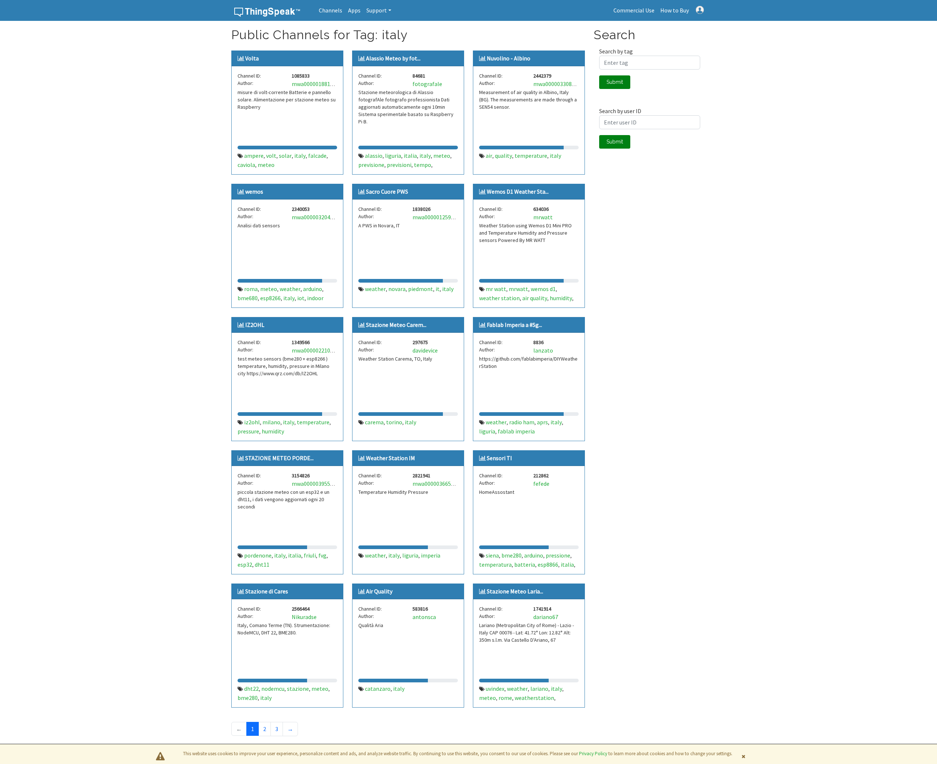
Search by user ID (620, 111)
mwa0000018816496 (317, 83)
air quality (534, 298)
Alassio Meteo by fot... (393, 58)
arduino (312, 288)
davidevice (425, 350)
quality (503, 155)
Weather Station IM (390, 458)
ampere (254, 155)
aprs (542, 422)
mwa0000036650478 (437, 483)
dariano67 (545, 616)
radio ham (521, 422)
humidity (561, 298)
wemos (254, 191)
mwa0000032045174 (317, 217)
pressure (248, 431)
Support (376, 10)
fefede (541, 483)
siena (492, 555)
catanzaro (378, 688)
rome (505, 697)
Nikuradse (304, 616)
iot (301, 298)
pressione (558, 555)
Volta (252, 58)
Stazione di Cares (266, 591)
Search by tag (616, 51)
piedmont (420, 288)
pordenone (258, 555)
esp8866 (548, 564)
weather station (499, 298)
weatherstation (534, 697)
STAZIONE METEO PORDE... (279, 458)
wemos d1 (543, 288)
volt (271, 155)
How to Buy (674, 10)
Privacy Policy (593, 753)
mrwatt (543, 217)
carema (374, 422)
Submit (614, 82)
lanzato (543, 350)
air (489, 155)
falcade (317, 155)
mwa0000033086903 (558, 83)
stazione (298, 688)
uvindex (495, 688)
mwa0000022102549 (317, 350)
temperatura (495, 564)
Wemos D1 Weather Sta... (518, 191)
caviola (246, 164)
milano (271, 422)
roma (251, 288)
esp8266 (270, 298)
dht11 (262, 564)
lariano (539, 688)
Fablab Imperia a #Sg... (514, 324)
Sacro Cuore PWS (387, 191)
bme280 (511, 555)
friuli (310, 555)
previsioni (399, 164)
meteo (266, 164)
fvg (322, 555)
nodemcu (272, 688)
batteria (524, 564)
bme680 (248, 298)
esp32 (245, 564)
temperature (531, 155)
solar (285, 155)
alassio (373, 155)
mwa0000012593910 (437, 217)
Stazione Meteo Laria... (515, 591)
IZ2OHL (254, 324)
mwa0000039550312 (317, 483)
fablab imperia (516, 431)
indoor (315, 298)
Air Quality (379, 591)
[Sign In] (700, 9)
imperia (430, 555)
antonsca (424, 616)
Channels (330, 10)
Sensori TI (499, 458)
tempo (422, 164)
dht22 (251, 688)
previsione (371, 164)
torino (394, 422)
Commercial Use (633, 10)
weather (290, 288)
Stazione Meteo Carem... (396, 324)
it (438, 288)
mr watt (496, 288)
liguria (393, 155)
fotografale (427, 83)
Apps (354, 10)
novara (397, 288)
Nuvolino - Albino (508, 58)
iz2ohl (252, 422)
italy (300, 155)
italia (410, 155)
